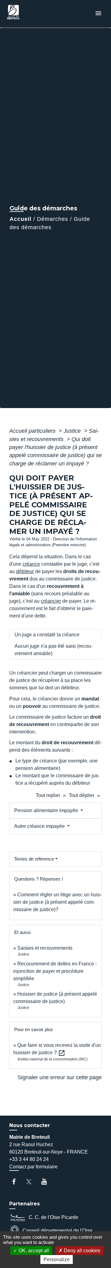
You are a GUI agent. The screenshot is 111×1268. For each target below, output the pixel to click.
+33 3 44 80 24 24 (29, 1159)
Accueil (20, 219)
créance (31, 564)
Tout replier (52, 795)
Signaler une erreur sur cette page (60, 1077)
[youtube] (47, 1181)
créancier (51, 601)
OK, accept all (33, 1250)
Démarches (52, 219)
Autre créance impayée (40, 826)
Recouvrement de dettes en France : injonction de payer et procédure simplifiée (55, 971)
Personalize (56, 1259)
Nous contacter (29, 1125)
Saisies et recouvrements (44, 948)
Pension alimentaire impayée (46, 810)
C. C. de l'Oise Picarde (53, 1217)
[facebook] (16, 1181)
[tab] (55, 635)
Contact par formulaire (33, 1166)
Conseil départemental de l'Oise (57, 1230)
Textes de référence (34, 858)
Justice (73, 431)
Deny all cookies (81, 1250)
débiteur (25, 571)
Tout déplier (85, 795)
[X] (31, 1181)
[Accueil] (28, 13)
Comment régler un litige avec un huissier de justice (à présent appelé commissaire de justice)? (57, 902)
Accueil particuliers (33, 431)
